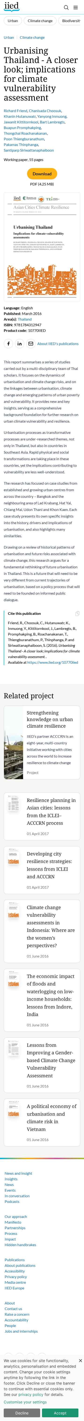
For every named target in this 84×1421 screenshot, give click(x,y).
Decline (21, 1413)
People (10, 1325)
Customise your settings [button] (25, 1402)
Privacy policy (16, 1276)
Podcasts (12, 1201)
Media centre (15, 1282)
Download (42, 173)
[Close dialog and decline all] (80, 1358)
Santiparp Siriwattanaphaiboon (29, 150)
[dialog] (42, 1388)
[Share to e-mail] (30, 343)
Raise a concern (17, 1314)
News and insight (18, 1173)
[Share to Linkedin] (19, 343)
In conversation (17, 1195)
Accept (60, 1413)
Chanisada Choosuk (45, 110)
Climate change (40, 20)
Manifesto (13, 1222)
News (9, 1184)
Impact (10, 1239)
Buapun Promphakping (22, 127)
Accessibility (15, 1271)
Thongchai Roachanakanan (25, 133)
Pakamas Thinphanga (21, 144)
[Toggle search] (66, 7)
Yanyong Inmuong (51, 116)
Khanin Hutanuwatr (20, 116)
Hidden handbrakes (20, 1244)
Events (10, 1190)
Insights (11, 1179)
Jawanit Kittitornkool (21, 122)
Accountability (16, 1320)
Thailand (25, 319)
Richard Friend (15, 110)
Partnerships (15, 1227)
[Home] (12, 7)
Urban (13, 20)
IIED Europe (14, 1288)
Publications (15, 1259)
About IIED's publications (58, 343)
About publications (20, 1265)
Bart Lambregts (52, 122)
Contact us (13, 1308)
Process (11, 1233)
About (10, 1303)
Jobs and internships (21, 1331)
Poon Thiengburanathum (24, 139)
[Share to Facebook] (8, 343)
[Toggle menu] (75, 7)
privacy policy (30, 1394)
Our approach (16, 1216)
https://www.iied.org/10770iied (52, 662)
